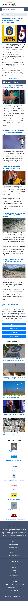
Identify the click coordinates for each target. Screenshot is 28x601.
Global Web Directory (14, 547)
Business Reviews (14, 575)
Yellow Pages (14, 550)
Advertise (14, 567)
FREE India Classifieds (14, 555)
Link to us (14, 570)
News (8, 14)
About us (14, 564)
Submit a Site (14, 572)
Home (3, 14)
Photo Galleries (14, 552)
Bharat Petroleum (14, 78)
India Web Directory (14, 544)
